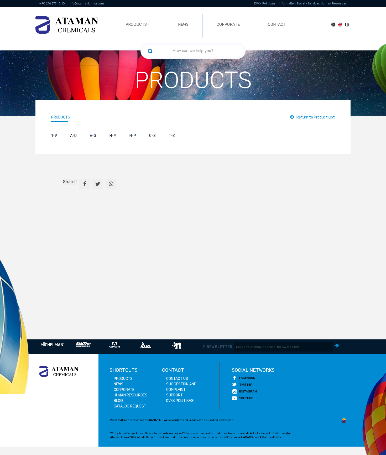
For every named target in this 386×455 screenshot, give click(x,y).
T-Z (172, 135)
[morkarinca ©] (344, 420)
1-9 (54, 135)
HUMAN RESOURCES (130, 395)
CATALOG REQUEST (130, 406)
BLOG (118, 401)
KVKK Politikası (264, 3)
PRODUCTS (60, 117)
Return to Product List (315, 117)
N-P (132, 135)
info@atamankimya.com (86, 3)
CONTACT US (177, 378)
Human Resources (334, 3)
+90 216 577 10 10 (52, 3)
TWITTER (245, 384)
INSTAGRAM (248, 391)
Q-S (152, 135)
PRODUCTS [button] (136, 24)
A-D (73, 135)
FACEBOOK (247, 378)
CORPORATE (228, 24)
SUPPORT (174, 395)
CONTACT (277, 24)
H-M (112, 135)
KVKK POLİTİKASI (180, 401)
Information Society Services (299, 3)
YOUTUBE (246, 398)
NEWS (183, 24)
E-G (93, 135)
